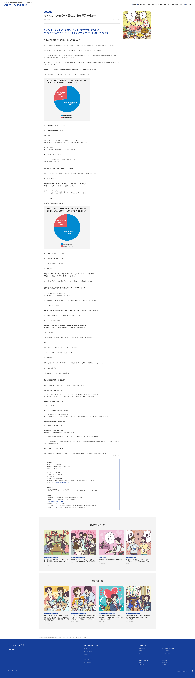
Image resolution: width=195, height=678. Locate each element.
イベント (188, 4)
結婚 (165, 4)
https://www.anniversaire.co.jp (61, 482)
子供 (149, 4)
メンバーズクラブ (88, 662)
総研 (60, 637)
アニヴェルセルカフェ (89, 651)
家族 (153, 4)
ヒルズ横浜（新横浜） (166, 653)
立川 (140, 653)
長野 (140, 662)
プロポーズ (159, 4)
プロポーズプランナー (89, 657)
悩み (145, 4)
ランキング (171, 4)
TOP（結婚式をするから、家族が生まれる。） (48, 637)
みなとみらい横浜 (165, 650)
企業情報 (86, 654)
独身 (177, 4)
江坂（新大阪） (164, 662)
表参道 (140, 650)
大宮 (163, 655)
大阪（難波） (164, 664)
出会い (135, 4)
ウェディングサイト (88, 648)
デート (140, 4)
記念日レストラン (88, 659)
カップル (182, 4)
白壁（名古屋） (142, 664)
